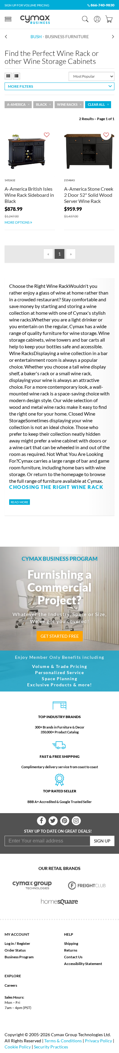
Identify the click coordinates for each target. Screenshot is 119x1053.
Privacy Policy (98, 1040)
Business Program (19, 957)
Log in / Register (17, 943)
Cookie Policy (18, 1046)
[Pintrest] (64, 820)
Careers (11, 985)
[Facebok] (41, 820)
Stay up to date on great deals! (58, 831)
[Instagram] (76, 820)
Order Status (15, 950)
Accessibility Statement (83, 963)
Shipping (71, 943)
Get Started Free (60, 636)
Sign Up (102, 840)
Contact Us (73, 957)
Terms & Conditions (63, 1040)
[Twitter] (53, 820)
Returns (70, 950)
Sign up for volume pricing (27, 5)
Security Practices (51, 1046)
